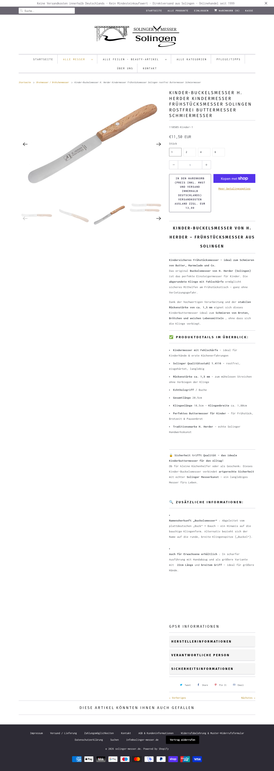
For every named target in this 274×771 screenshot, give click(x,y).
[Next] (158, 144)
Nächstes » (248, 698)
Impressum (36, 733)
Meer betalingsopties (234, 188)
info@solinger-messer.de (142, 739)
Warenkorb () (228, 10)
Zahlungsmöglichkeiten (99, 733)
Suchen (114, 739)
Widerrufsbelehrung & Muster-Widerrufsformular (212, 733)
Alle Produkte (178, 10)
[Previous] (25, 144)
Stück (173, 143)
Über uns (125, 68)
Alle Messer (76, 59)
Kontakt (150, 68)
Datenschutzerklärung (89, 739)
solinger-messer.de (128, 749)
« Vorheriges (177, 698)
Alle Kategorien (192, 59)
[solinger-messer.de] (137, 35)
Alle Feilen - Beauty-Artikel (133, 59)
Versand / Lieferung (63, 733)
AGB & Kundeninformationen (156, 733)
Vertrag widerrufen (182, 739)
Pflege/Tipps (229, 59)
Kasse (249, 10)
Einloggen (201, 10)
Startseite (154, 10)
